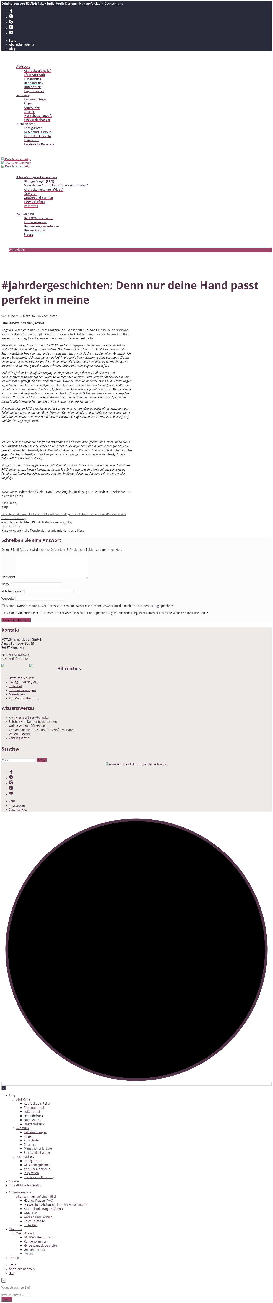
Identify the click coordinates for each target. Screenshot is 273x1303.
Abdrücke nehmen (22, 45)
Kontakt (14, 239)
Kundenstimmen (35, 222)
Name (6, 584)
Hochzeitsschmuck (94, 514)
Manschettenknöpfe (38, 116)
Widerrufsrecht (19, 734)
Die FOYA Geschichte (38, 218)
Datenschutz (18, 809)
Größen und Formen (38, 198)
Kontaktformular (16, 659)
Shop (12, 62)
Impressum (17, 805)
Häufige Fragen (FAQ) (39, 181)
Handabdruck (33, 83)
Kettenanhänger (35, 99)
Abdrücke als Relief (37, 71)
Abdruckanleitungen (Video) (43, 189)
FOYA (10, 316)
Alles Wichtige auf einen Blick (36, 177)
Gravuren (30, 194)
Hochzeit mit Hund (41, 514)
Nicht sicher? (25, 124)
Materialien (17, 694)
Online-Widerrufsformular (27, 726)
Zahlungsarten (19, 738)
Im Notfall (31, 206)
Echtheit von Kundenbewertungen (33, 722)
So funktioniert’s (20, 173)
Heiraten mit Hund (14, 514)
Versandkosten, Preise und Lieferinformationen (42, 730)
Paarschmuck (116, 514)
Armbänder (32, 107)
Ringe (28, 103)
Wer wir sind (25, 214)
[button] (10, 246)
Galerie (14, 148)
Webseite (7, 598)
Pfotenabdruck (34, 75)
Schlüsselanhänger (37, 120)
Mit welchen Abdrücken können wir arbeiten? (56, 185)
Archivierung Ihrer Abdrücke (28, 717)
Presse (28, 234)
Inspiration (31, 140)
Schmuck (22, 95)
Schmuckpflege (34, 202)
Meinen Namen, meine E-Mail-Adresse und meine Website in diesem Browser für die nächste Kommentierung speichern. (90, 606)
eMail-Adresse (12, 591)
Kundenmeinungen (22, 690)
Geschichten (48, 316)
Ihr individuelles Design (25, 152)
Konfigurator (33, 128)
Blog (12, 49)
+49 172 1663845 (17, 655)
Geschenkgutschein (37, 132)
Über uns (15, 210)
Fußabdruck (32, 79)
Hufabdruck (32, 87)
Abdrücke (23, 67)
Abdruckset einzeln (37, 136)
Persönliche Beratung (39, 144)
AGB (12, 801)
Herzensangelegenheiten (41, 226)
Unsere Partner (35, 230)
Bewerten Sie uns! (21, 678)
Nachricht (9, 577)
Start (12, 40)
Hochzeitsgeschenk (67, 514)
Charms (29, 112)
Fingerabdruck (34, 91)
